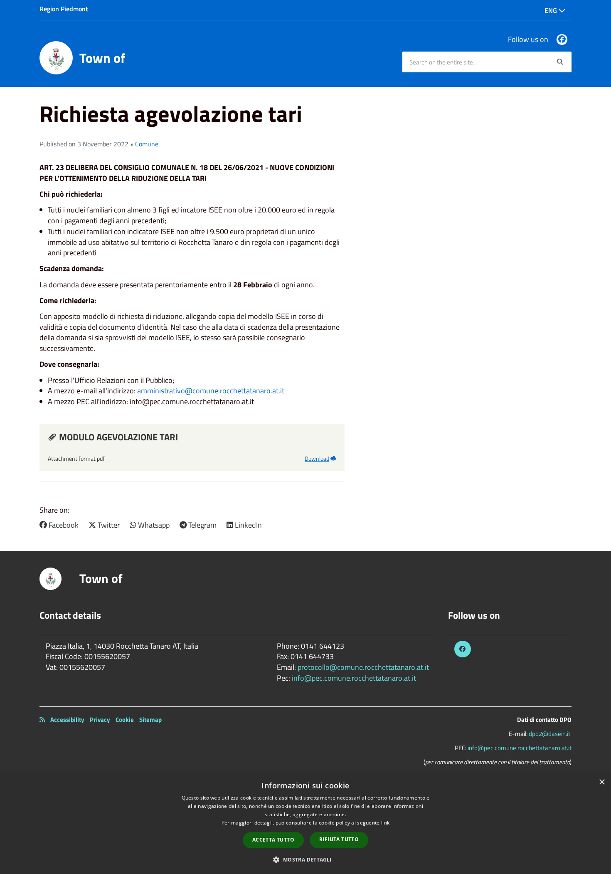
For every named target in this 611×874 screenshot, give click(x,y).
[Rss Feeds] (42, 719)
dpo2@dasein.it (549, 733)
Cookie (125, 719)
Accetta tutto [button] (273, 839)
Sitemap (150, 719)
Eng (551, 10)
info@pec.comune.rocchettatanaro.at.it (354, 678)
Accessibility (67, 719)
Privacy (100, 719)
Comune (146, 144)
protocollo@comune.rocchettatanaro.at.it (363, 667)
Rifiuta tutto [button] (339, 839)
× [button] (602, 782)
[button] (305, 859)
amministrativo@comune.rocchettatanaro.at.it (210, 390)
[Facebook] (562, 39)
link (385, 822)
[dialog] (305, 823)
